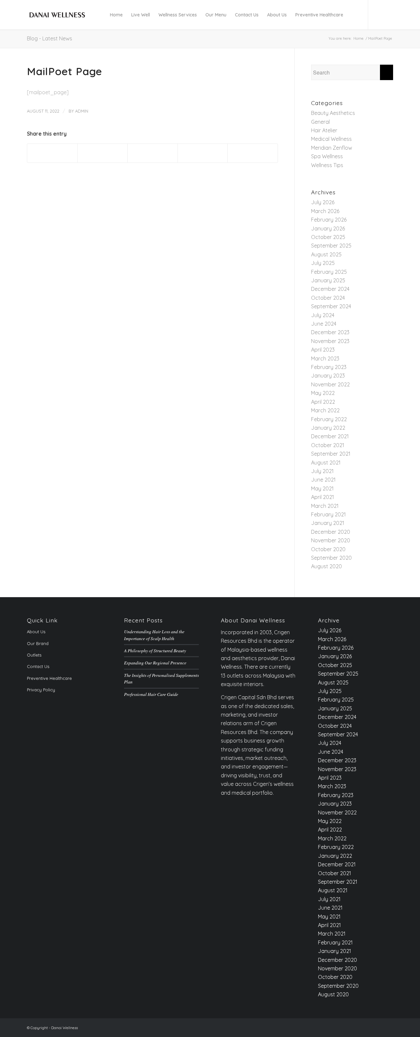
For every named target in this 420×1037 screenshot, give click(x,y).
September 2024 (331, 306)
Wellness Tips (327, 165)
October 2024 (328, 297)
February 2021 (328, 514)
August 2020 (326, 566)
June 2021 (323, 479)
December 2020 (330, 532)
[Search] (353, 15)
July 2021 (322, 471)
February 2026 (328, 219)
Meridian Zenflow (331, 147)
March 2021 (325, 506)
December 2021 (330, 436)
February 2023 (328, 367)
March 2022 (325, 410)
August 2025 (326, 254)
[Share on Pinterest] (203, 153)
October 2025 (328, 237)
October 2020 (328, 549)
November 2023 (330, 341)
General (320, 122)
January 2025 (328, 280)
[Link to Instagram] (388, 14)
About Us (36, 631)
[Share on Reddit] (253, 153)
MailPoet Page (64, 71)
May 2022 (323, 393)
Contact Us (38, 666)
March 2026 (325, 211)
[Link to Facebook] (378, 14)
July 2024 (322, 315)
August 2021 (326, 462)
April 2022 (323, 402)
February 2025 (329, 272)
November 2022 (330, 384)
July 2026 (322, 202)
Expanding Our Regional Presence (155, 662)
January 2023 (328, 375)
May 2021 (322, 488)
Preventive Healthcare (49, 678)
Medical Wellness (331, 139)
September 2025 (331, 245)
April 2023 (323, 349)
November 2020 (330, 540)
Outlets (34, 655)
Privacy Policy (41, 689)
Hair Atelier (324, 130)
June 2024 (323, 323)
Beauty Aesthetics (333, 113)
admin (81, 111)
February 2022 (329, 419)
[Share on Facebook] (52, 153)
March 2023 (325, 358)
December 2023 (330, 332)
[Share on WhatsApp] (153, 153)
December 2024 (330, 289)
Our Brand (38, 643)
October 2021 (327, 445)
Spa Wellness (327, 156)
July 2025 (323, 263)
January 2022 (328, 427)
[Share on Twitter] (103, 153)
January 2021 (327, 523)
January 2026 (328, 228)
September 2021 (330, 453)
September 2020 (331, 557)
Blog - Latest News (49, 38)
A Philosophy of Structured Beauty (155, 650)
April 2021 (322, 497)
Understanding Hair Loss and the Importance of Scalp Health (154, 634)
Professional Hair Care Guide (151, 694)
